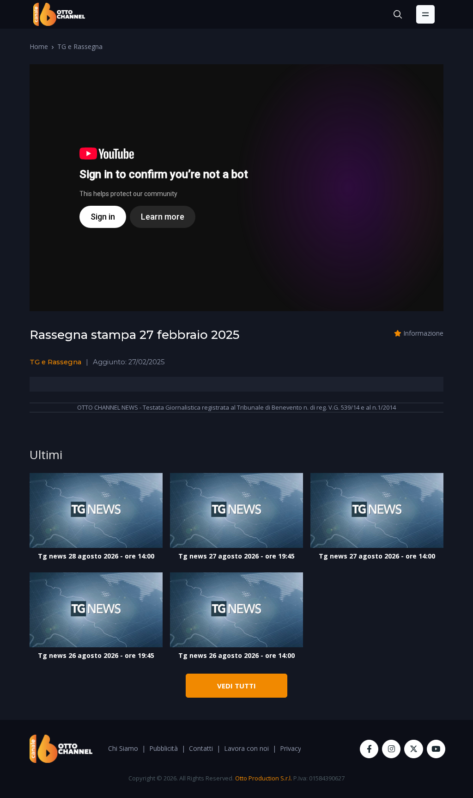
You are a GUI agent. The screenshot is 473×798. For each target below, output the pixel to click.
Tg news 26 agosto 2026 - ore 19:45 (96, 655)
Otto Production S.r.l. (263, 778)
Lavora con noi (246, 748)
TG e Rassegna (80, 46)
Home (39, 46)
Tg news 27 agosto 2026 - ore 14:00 (377, 556)
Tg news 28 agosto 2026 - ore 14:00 (96, 556)
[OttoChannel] (59, 14)
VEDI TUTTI (236, 685)
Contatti (201, 748)
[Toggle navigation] (425, 14)
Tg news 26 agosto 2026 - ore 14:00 (236, 655)
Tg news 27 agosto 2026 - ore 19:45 (236, 556)
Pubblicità (163, 748)
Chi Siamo (123, 748)
